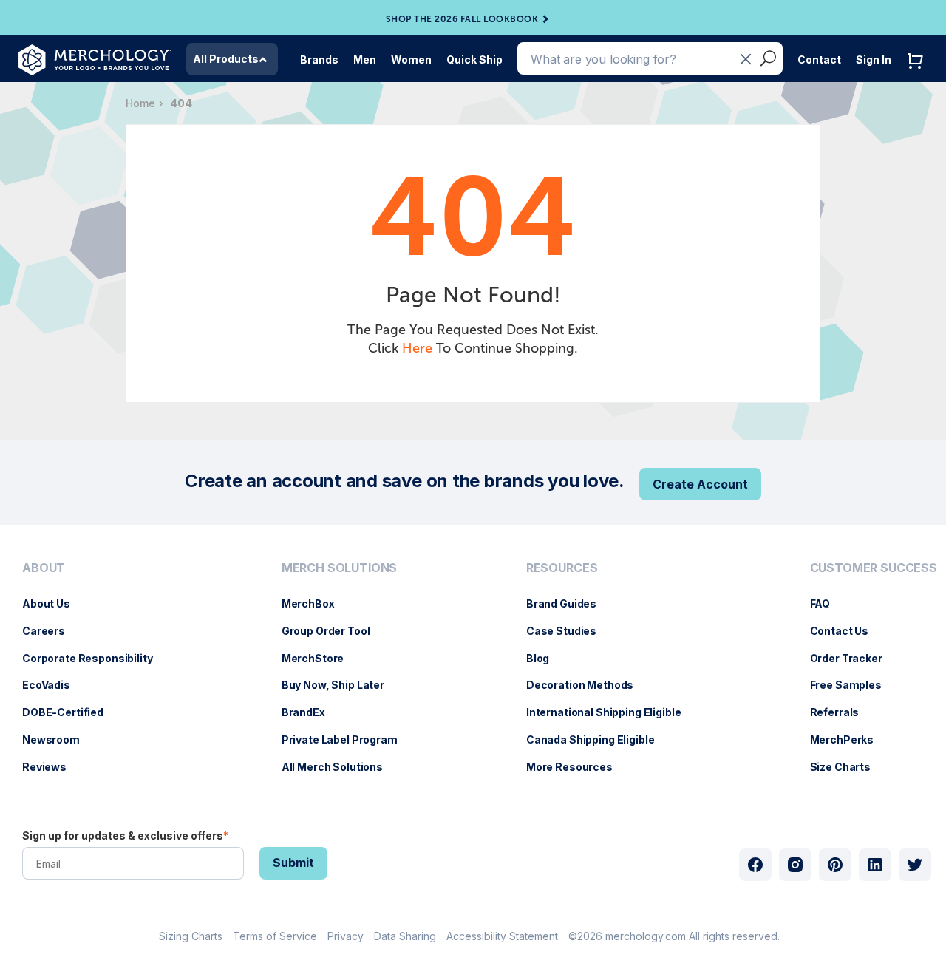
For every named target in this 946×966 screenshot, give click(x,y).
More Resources (577, 767)
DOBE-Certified (70, 712)
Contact (819, 59)
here (417, 348)
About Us (53, 603)
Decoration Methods (587, 684)
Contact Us (847, 631)
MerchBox (315, 603)
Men (364, 59)
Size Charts (848, 767)
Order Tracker (853, 658)
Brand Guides (568, 603)
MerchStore (320, 658)
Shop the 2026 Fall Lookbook (462, 19)
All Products (226, 58)
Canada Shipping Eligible (598, 739)
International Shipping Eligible (611, 712)
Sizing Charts (190, 936)
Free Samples (853, 684)
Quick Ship (474, 59)
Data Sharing (405, 936)
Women (411, 59)
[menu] (91, 673)
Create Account (700, 484)
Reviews (52, 767)
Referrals (842, 712)
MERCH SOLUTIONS (340, 568)
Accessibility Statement (502, 936)
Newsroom (58, 739)
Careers (51, 631)
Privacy (345, 936)
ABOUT (43, 568)
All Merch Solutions (339, 767)
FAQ (828, 603)
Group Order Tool (333, 631)
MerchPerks (849, 739)
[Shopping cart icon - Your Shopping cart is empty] (919, 76)
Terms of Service (275, 936)
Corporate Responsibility (95, 658)
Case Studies (568, 631)
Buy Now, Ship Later (340, 684)
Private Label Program (347, 739)
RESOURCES (562, 568)
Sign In (873, 59)
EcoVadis (53, 684)
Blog (545, 658)
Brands (319, 59)
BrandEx (310, 712)
